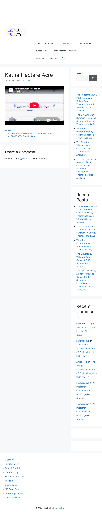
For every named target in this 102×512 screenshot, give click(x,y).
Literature (65, 43)
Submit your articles (15, 476)
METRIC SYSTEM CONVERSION (21, 136)
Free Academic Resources (65, 51)
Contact (53, 58)
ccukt (79, 323)
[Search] (93, 78)
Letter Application (14, 493)
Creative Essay (12, 497)
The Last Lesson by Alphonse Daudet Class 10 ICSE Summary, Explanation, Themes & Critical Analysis (86, 168)
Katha (10, 131)
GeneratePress (59, 508)
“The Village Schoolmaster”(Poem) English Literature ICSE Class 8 (86, 369)
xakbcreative (82, 341)
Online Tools (11, 485)
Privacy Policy (12, 464)
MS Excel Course (13, 489)
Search (79, 73)
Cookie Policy (11, 472)
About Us (49, 43)
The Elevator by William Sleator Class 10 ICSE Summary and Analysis (84, 148)
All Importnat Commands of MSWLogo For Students (85, 390)
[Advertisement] (64, 21)
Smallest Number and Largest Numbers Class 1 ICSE (30, 133)
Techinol (9, 481)
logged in (22, 158)
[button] (63, 58)
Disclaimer (10, 459)
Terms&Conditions (14, 468)
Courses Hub (40, 51)
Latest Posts (40, 58)
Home (37, 43)
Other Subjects (84, 43)
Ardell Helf (81, 362)
